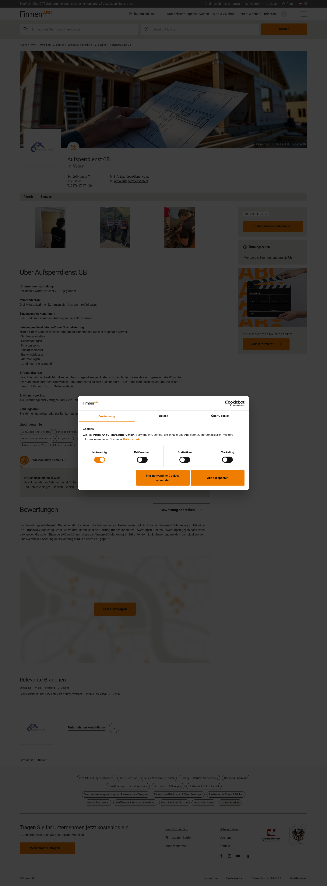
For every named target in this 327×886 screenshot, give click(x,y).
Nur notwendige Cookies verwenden (162, 478)
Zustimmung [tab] (106, 416)
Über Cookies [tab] (220, 415)
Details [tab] (163, 415)
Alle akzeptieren (218, 477)
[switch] (142, 460)
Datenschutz (132, 439)
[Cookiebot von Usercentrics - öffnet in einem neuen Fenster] (227, 403)
